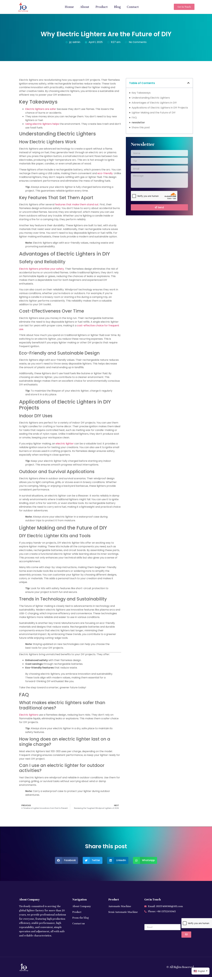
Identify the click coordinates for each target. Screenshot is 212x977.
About (84, 7)
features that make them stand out (77, 204)
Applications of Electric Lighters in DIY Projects (160, 107)
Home (69, 7)
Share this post (141, 127)
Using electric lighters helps (42, 124)
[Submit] (186, 934)
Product (101, 7)
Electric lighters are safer (40, 109)
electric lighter (65, 443)
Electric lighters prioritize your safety (41, 269)
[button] (188, 83)
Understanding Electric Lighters (151, 97)
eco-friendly (105, 173)
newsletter (138, 122)
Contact (133, 7)
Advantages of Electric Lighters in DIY (154, 102)
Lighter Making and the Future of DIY (154, 112)
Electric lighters (28, 715)
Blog (117, 7)
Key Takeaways (141, 93)
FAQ (134, 117)
